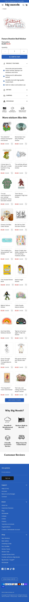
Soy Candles (5, 546)
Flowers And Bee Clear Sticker (6, 225)
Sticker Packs (6, 549)
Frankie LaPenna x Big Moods (11, 557)
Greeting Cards (6, 544)
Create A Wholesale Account (11, 530)
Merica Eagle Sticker (19, 280)
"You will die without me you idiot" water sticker (21, 166)
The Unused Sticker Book (7, 280)
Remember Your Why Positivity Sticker (20, 138)
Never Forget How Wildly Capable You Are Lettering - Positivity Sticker (21, 253)
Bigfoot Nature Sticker (5, 306)
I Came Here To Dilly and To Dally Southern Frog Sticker (6, 167)
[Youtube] (8, 569)
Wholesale (5, 513)
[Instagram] (5, 569)
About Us (4, 505)
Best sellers (5, 541)
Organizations (6, 527)
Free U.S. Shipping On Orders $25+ (14, 1)
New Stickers (6, 538)
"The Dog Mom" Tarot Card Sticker (6, 389)
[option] (14, 1)
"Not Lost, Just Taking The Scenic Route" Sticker (20, 389)
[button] (26, 5)
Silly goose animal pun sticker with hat (20, 360)
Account (4, 491)
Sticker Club (5, 552)
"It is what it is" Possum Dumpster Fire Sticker (6, 138)
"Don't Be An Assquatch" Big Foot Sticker (21, 195)
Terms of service (6, 596)
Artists (4, 519)
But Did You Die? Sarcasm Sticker (20, 225)
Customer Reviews (7, 508)
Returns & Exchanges (8, 494)
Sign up (7, 478)
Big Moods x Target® (8, 560)
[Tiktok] (11, 569)
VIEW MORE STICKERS (14, 400)
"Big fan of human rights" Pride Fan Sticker (20, 333)
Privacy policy (13, 596)
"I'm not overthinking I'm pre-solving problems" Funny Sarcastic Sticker (6, 197)
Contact (4, 497)
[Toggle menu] (2, 5)
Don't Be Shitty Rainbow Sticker (6, 332)
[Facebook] (3, 569)
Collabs (4, 516)
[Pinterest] (14, 569)
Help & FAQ (5, 489)
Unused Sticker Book (8, 554)
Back (4, 9)
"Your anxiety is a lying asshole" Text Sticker (6, 252)
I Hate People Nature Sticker (19, 306)
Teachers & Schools (8, 524)
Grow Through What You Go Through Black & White (6, 361)
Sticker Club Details (22, 596)
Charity (4, 521)
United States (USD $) (9, 579)
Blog (3, 511)
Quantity (4, 47)
